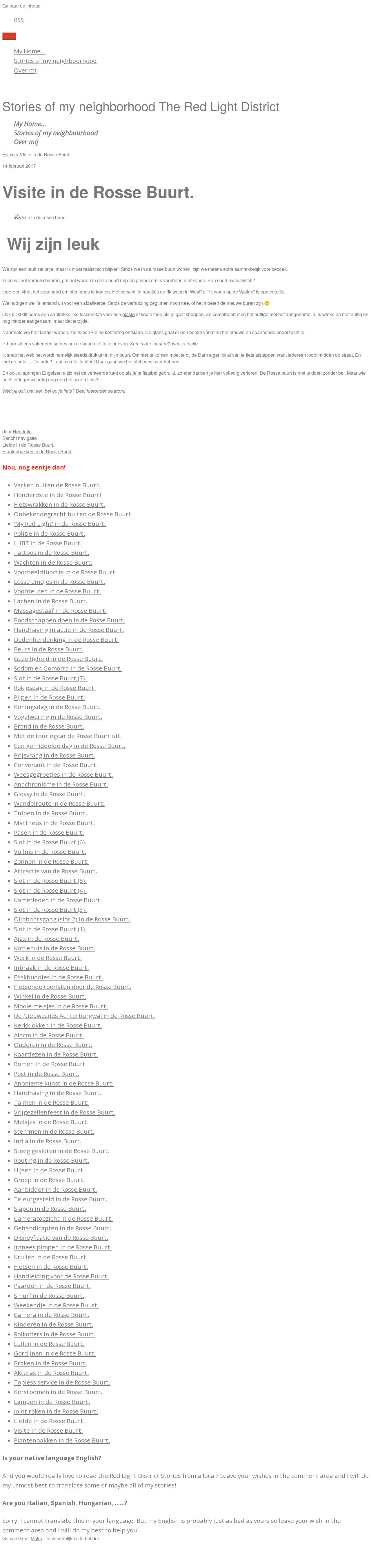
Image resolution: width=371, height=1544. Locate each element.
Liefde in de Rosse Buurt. (28, 444)
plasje (128, 314)
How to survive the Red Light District (64, 86)
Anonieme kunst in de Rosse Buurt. (64, 1083)
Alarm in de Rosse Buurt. (49, 1035)
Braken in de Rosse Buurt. (50, 1363)
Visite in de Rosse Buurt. (48, 1430)
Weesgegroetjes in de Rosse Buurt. (63, 774)
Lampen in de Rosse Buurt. (52, 1402)
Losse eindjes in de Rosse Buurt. (59, 581)
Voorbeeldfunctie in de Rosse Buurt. (65, 572)
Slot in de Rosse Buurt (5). (50, 880)
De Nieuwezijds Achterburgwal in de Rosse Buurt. (84, 1016)
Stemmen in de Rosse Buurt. (54, 1131)
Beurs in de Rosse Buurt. (48, 649)
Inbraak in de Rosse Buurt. (51, 967)
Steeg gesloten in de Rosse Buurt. (62, 1151)
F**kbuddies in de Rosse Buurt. (58, 977)
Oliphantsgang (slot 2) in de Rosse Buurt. (72, 919)
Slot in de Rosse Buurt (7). (50, 678)
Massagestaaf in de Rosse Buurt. (60, 610)
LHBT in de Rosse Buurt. (48, 543)
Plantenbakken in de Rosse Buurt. (37, 451)
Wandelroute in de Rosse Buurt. (59, 803)
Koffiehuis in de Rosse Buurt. (54, 948)
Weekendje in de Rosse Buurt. (56, 1305)
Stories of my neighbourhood (55, 61)
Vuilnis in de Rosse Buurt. (50, 851)
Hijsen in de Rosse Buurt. (49, 1170)
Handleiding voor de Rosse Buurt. (61, 1276)
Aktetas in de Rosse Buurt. (51, 1373)
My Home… (30, 51)
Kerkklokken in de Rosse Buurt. (58, 1025)
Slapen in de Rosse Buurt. (50, 1208)
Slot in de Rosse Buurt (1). (50, 929)
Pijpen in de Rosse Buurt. (49, 697)
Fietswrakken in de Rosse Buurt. (59, 504)
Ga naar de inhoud (21, 5)
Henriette (22, 431)
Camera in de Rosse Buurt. (51, 1315)
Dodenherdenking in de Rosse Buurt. (66, 639)
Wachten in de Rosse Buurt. (53, 562)
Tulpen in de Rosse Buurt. (50, 813)
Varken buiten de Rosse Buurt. (57, 485)
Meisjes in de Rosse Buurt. (51, 1122)
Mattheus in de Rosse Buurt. (54, 823)
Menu (9, 36)
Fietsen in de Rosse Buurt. (51, 1266)
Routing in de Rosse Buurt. (51, 1160)
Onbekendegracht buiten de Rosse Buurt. (73, 514)
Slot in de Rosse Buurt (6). (50, 842)
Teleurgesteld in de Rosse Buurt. (60, 1199)
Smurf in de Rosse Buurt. (49, 1295)
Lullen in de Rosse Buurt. (49, 1344)
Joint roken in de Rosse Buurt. (56, 1411)
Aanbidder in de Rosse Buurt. (55, 1189)
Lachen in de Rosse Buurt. (51, 601)
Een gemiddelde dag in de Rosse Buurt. (70, 746)
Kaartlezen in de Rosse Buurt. (56, 1054)
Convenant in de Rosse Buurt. (56, 765)
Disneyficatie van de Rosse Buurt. (61, 1237)
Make (36, 1538)
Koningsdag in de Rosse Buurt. (57, 707)
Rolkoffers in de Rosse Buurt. (54, 1334)
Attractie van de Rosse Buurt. (55, 871)
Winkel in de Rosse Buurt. (50, 996)
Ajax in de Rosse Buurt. (46, 938)
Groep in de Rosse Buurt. (49, 1180)
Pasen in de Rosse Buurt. (49, 832)
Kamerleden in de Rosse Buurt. (58, 900)
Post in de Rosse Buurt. (46, 1074)
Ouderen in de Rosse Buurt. (53, 1045)
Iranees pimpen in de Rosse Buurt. (63, 1247)
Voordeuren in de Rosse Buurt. (57, 591)
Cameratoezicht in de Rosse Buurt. (63, 1218)
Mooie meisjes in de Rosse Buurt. (61, 1006)
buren (249, 303)
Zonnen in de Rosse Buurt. (51, 861)
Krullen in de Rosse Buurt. (51, 1257)
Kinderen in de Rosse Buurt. (53, 1324)
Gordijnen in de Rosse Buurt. (55, 1353)
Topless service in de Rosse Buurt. (62, 1382)
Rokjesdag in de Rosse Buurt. (55, 688)
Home (8, 154)
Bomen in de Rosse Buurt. (50, 1064)
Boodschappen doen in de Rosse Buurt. (69, 620)
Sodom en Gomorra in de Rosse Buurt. (68, 668)
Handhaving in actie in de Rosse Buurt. (69, 630)
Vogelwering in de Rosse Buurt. (58, 717)
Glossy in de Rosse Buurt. (49, 794)
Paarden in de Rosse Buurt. (52, 1286)
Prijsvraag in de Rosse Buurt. (54, 755)
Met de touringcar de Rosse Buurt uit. (68, 736)
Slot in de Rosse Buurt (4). (50, 890)
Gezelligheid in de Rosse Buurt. (58, 659)
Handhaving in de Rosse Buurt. (57, 1093)
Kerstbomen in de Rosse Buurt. (58, 1392)
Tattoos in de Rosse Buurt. (51, 552)
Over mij (26, 70)
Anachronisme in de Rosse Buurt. (61, 784)
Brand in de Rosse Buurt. (49, 726)
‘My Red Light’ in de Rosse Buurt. (60, 523)
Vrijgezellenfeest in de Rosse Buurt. (64, 1112)
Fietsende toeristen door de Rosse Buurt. (72, 987)
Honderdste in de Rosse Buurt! (57, 495)
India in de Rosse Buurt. (47, 1141)
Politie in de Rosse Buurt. (49, 533)
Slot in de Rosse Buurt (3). (50, 909)
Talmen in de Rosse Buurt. (51, 1102)
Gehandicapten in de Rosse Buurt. (62, 1228)
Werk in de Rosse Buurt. (48, 958)
